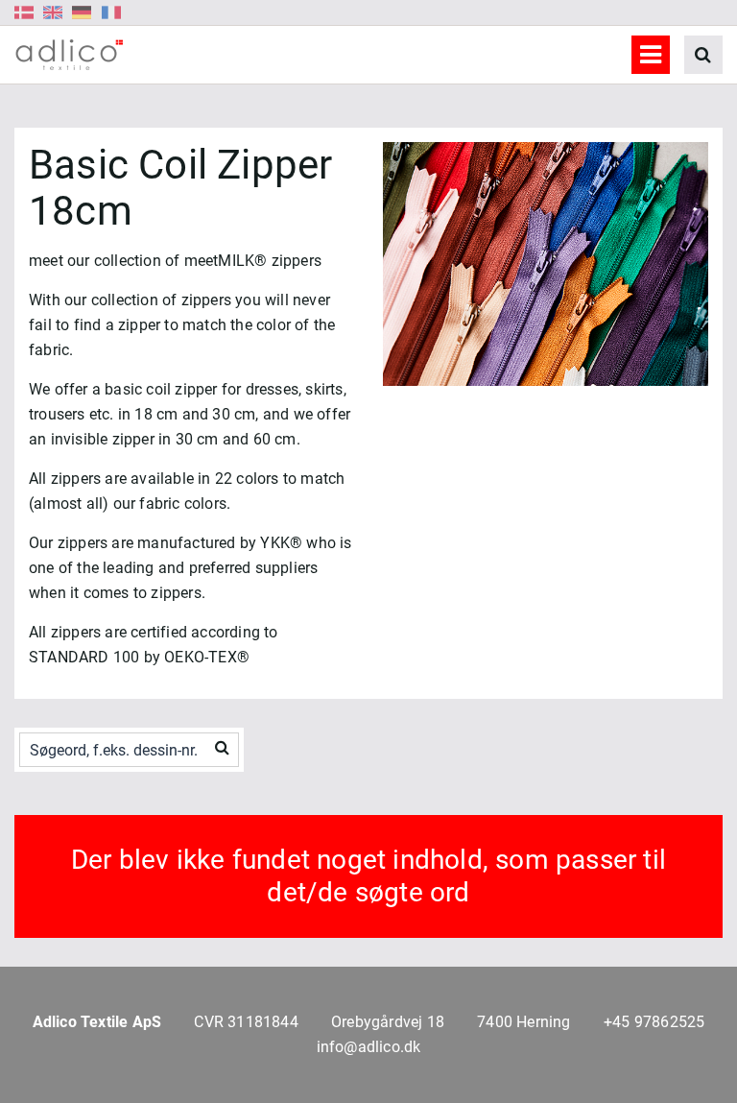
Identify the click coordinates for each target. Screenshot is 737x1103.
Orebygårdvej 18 (387, 1022)
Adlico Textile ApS (97, 1022)
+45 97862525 (654, 1022)
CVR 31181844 (245, 1022)
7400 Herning (523, 1022)
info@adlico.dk (369, 1047)
